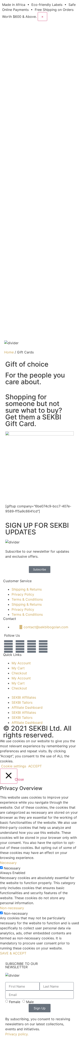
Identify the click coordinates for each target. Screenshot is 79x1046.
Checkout (19, 673)
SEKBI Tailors (22, 702)
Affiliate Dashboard (27, 707)
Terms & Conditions (27, 599)
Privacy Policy (23, 594)
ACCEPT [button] (35, 766)
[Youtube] (20, 646)
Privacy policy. (16, 1034)
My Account (21, 663)
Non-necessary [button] (12, 908)
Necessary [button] (8, 863)
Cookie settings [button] (13, 766)
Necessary (12, 868)
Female (14, 1002)
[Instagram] (8, 646)
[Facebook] (43, 646)
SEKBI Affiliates (24, 697)
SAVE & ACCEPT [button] (13, 953)
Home (9, 352)
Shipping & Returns (27, 589)
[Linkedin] (31, 646)
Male (30, 1002)
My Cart (18, 668)
